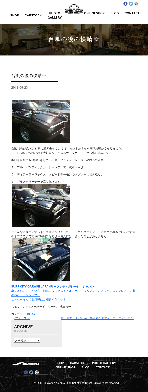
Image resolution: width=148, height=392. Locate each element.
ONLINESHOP (94, 13)
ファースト (22, 318)
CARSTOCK (33, 15)
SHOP (14, 15)
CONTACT (132, 13)
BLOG (114, 13)
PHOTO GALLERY (55, 15)
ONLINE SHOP (65, 367)
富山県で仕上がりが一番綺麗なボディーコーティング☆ (97, 318)
